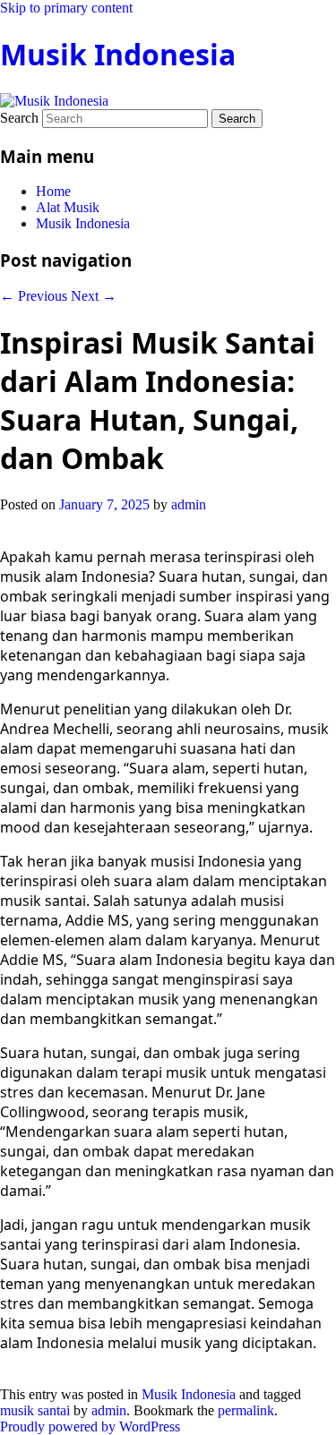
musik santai (35, 1410)
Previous (33, 295)
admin (188, 504)
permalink (246, 1410)
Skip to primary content (66, 7)
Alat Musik (67, 207)
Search (19, 117)
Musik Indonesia (118, 54)
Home (53, 191)
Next (93, 295)
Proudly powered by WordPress (90, 1426)
